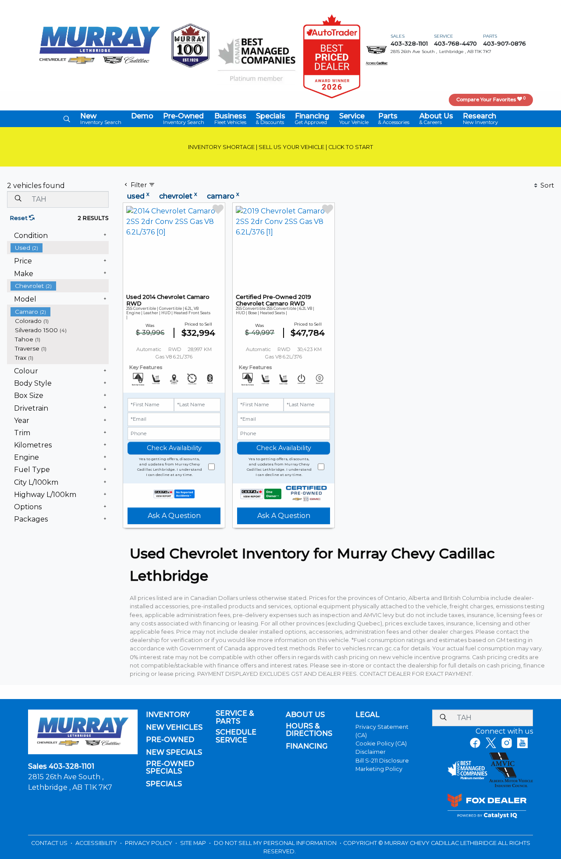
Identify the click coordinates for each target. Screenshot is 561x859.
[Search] (18, 199)
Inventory (168, 715)
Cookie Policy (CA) (381, 743)
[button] (66, 118)
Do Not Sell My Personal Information (276, 843)
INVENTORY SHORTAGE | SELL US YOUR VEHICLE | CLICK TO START (280, 147)
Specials (164, 784)
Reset (19, 218)
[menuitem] (60, 247)
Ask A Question (174, 515)
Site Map (193, 843)
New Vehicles (174, 727)
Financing (306, 746)
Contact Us (50, 843)
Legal (367, 715)
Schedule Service (236, 736)
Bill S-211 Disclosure (382, 760)
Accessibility (96, 843)
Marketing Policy (378, 769)
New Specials (174, 752)
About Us (305, 715)
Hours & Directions (309, 730)
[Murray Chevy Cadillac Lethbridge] (99, 45)
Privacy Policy (149, 843)
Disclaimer (370, 752)
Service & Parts (235, 717)
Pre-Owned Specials (170, 767)
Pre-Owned (170, 740)
